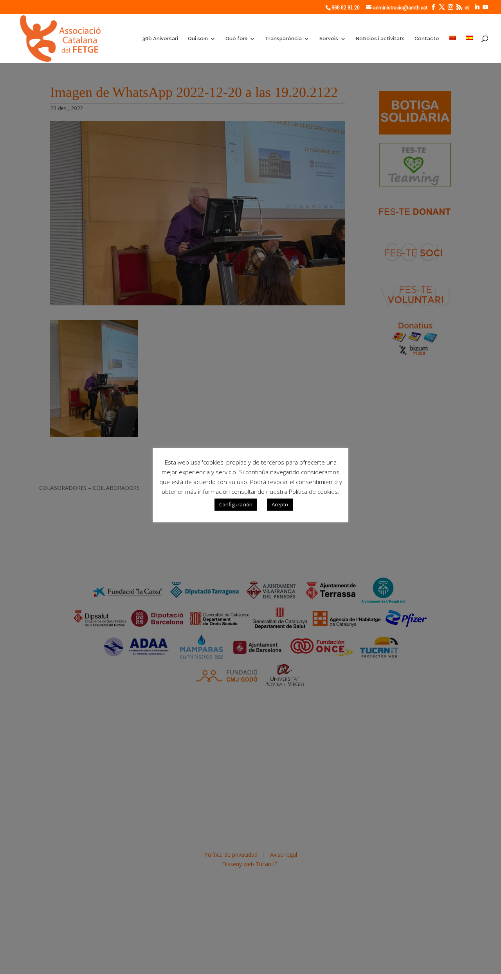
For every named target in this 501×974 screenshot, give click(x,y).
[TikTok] (467, 7)
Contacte (426, 38)
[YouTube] (485, 7)
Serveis (328, 38)
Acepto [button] (280, 504)
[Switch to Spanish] (469, 49)
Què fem (236, 38)
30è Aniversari (160, 38)
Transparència (283, 38)
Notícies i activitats (380, 38)
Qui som (198, 38)
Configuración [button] (235, 504)
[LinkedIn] (476, 7)
